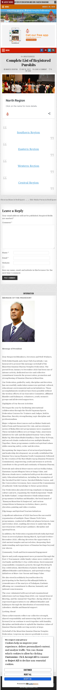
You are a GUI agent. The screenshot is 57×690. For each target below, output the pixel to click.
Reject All (27, 674)
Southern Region (28, 132)
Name (5, 253)
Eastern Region (28, 149)
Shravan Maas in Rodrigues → (14, 200)
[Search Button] (53, 50)
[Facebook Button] (41, 50)
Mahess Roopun (12, 69)
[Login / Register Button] (49, 50)
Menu (7, 6)
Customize (28, 669)
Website (6, 263)
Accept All (28, 678)
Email (5, 258)
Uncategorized (29, 56)
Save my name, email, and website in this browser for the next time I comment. (27, 271)
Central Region (28, 182)
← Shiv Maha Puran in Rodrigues (42, 200)
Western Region (28, 166)
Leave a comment (41, 69)
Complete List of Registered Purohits (28, 62)
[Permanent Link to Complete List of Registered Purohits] (28, 83)
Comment (7, 223)
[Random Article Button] (45, 50)
